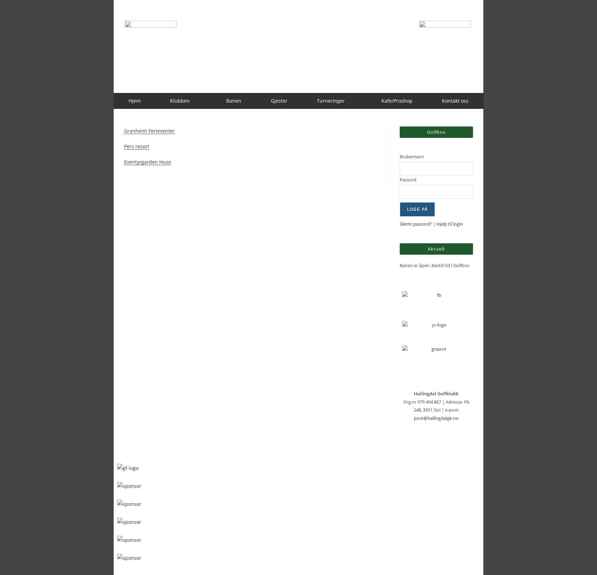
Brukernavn (412, 156)
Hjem (135, 100)
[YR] (436, 329)
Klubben (180, 100)
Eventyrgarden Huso (147, 162)
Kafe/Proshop (397, 100)
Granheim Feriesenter (149, 131)
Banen (233, 100)
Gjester (279, 100)
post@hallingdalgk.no (436, 418)
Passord (408, 180)
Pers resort (136, 146)
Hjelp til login (449, 224)
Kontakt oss (455, 100)
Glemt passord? (416, 224)
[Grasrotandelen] (436, 360)
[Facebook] (436, 302)
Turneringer (331, 100)
